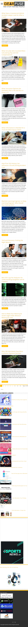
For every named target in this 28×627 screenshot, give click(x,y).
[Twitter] (15, 622)
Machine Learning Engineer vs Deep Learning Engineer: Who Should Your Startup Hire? (14, 203)
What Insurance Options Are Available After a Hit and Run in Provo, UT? (12, 90)
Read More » (5, 45)
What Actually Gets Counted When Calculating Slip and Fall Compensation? (13, 53)
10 (14, 385)
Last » (2, 389)
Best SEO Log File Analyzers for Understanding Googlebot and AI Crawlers (13, 279)
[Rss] (12, 622)
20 (17, 385)
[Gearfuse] (14, 4)
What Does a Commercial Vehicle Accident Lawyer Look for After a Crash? (13, 15)
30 (20, 385)
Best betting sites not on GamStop (9, 567)
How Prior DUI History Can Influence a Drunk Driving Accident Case (14, 165)
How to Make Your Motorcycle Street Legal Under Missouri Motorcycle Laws (12, 315)
